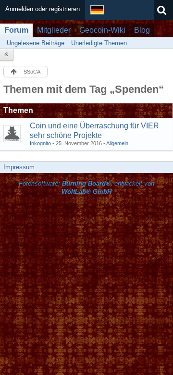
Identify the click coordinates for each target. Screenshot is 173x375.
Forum (16, 30)
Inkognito (40, 143)
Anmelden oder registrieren (42, 8)
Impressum (19, 167)
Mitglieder (54, 30)
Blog (142, 30)
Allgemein (117, 143)
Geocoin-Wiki (102, 30)
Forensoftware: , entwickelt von (86, 187)
